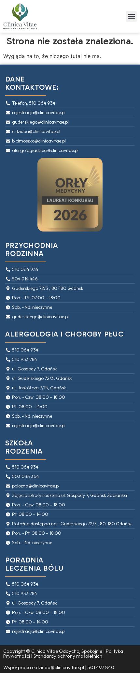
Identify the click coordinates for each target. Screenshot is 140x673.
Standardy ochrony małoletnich (68, 656)
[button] (131, 16)
